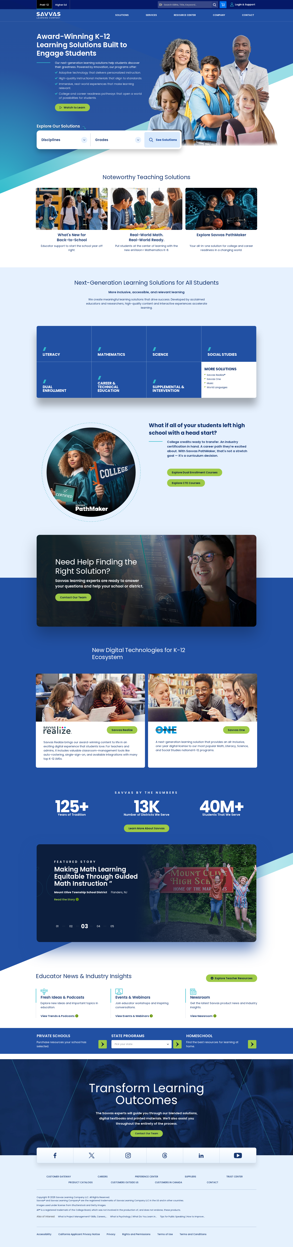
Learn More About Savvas (147, 828)
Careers (103, 1176)
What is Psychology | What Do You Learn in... (133, 1216)
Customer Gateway (58, 1176)
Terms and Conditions (193, 1234)
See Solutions (166, 140)
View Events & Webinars (132, 1016)
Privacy (111, 1234)
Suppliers (190, 1176)
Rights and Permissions (136, 1234)
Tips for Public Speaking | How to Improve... (182, 1216)
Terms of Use (165, 1234)
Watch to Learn (74, 107)
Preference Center (146, 1176)
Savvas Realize (122, 730)
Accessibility (44, 1234)
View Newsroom (201, 1016)
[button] (57, 926)
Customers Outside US (124, 1182)
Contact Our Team (73, 597)
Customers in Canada (168, 1182)
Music (210, 383)
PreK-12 (44, 5)
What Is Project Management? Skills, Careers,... (82, 1216)
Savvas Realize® (216, 375)
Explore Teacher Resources (233, 978)
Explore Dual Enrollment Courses (194, 472)
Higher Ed (61, 5)
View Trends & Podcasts (57, 1016)
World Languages (217, 387)
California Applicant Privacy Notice (79, 1234)
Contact (212, 1182)
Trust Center (234, 1176)
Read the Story (64, 906)
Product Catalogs (81, 1182)
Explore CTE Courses (186, 483)
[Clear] (161, 4)
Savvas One (214, 379)
